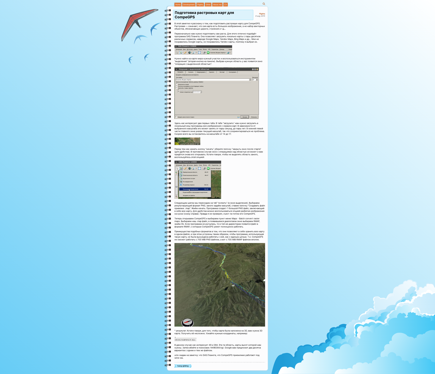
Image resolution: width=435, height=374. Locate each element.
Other (208, 4)
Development (189, 4)
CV (225, 4)
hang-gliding (182, 366)
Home (177, 4)
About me (217, 4)
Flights (200, 4)
